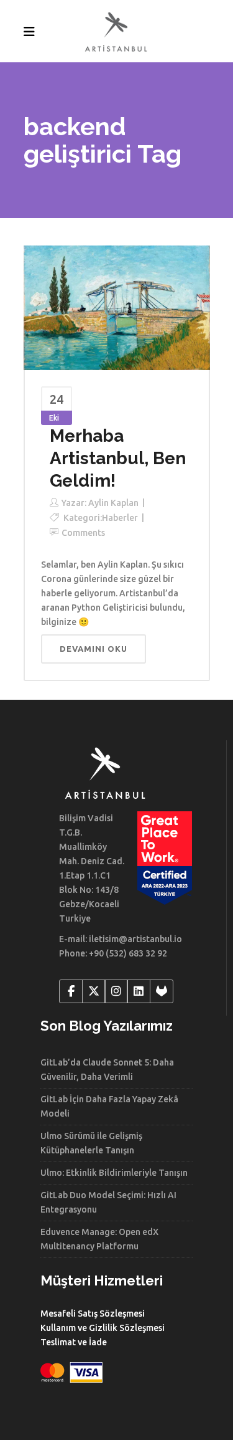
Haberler (120, 518)
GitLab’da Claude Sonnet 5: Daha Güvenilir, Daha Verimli (107, 1069)
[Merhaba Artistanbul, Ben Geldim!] (117, 307)
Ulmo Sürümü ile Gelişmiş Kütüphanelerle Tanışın (91, 1143)
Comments (83, 533)
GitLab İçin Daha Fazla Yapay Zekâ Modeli (109, 1106)
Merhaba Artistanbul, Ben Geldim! (118, 458)
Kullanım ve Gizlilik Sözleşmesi (102, 1328)
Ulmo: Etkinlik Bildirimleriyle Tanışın (114, 1173)
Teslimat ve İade (73, 1342)
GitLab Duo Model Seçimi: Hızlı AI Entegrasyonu (108, 1202)
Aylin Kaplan (113, 503)
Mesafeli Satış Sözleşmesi (92, 1313)
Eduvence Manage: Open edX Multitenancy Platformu (99, 1239)
